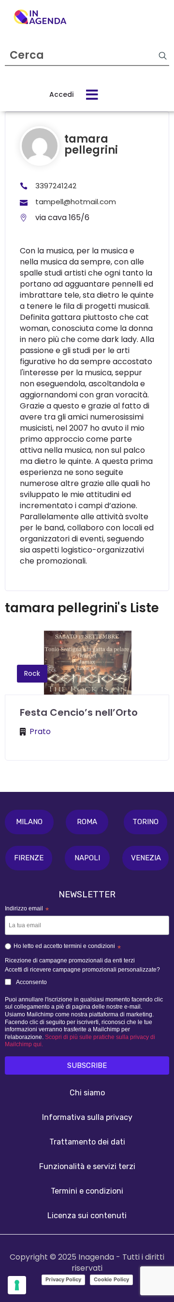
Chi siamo (87, 1092)
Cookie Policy (111, 1279)
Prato (40, 731)
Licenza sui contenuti (87, 1215)
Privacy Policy (63, 1279)
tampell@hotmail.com (75, 202)
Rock (32, 673)
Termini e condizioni (87, 1191)
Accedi (61, 94)
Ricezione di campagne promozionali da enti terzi (70, 960)
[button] (29, 822)
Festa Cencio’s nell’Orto (79, 712)
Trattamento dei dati (87, 1141)
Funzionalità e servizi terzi (87, 1166)
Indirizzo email (27, 909)
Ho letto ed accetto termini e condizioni (67, 947)
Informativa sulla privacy (87, 1117)
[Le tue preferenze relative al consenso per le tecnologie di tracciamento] (17, 1285)
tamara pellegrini (91, 144)
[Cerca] (162, 55)
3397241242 (55, 186)
